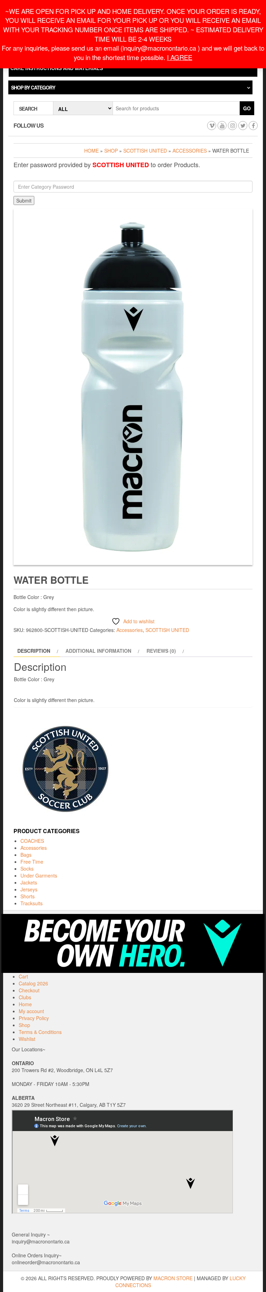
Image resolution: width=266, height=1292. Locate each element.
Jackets (28, 882)
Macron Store (173, 1278)
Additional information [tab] (98, 650)
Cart (23, 976)
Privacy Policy (34, 1018)
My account (31, 1011)
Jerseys (28, 889)
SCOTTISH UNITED (145, 150)
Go (247, 108)
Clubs (25, 997)
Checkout (29, 990)
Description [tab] (33, 650)
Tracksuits (31, 903)
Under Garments (38, 875)
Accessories (189, 150)
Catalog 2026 (33, 983)
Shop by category (33, 87)
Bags (26, 854)
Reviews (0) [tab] (161, 650)
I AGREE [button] (179, 57)
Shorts (27, 896)
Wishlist (27, 1038)
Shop (111, 150)
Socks (27, 868)
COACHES (32, 840)
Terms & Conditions (40, 1031)
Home (91, 150)
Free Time (31, 861)
